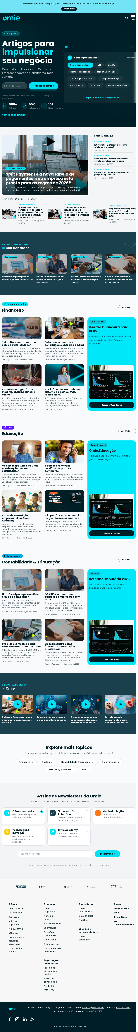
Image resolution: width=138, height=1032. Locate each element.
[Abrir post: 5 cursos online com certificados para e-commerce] (64, 451)
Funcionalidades (53, 923)
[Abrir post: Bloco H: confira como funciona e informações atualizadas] (64, 630)
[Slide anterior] (127, 245)
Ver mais (127, 307)
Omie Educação (84, 938)
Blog (116, 912)
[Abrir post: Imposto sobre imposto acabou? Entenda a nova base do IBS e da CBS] (100, 214)
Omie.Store (120, 917)
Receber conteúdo (43, 85)
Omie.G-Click (86, 915)
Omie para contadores (85, 910)
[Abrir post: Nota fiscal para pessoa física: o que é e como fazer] (22, 580)
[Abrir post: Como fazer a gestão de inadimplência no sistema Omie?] (22, 375)
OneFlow (83, 920)
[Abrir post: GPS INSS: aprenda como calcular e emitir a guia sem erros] (64, 580)
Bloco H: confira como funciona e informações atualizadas (118, 279)
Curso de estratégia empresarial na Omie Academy (15, 518)
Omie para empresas (49, 910)
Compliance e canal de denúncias (16, 941)
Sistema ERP (15, 912)
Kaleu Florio (7, 199)
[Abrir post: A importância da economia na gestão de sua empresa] (64, 501)
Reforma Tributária (117, 85)
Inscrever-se (107, 853)
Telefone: (118, 1007)
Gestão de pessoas (80, 71)
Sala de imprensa (13, 923)
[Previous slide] (132, 47)
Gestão (111, 65)
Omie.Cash (50, 939)
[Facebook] (10, 1019)
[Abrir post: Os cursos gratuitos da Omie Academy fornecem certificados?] (22, 451)
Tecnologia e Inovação (81, 78)
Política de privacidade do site (50, 971)
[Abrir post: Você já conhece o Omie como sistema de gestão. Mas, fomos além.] (64, 375)
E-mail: (89, 1007)
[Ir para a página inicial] (14, 1009)
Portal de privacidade (50, 980)
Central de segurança (50, 988)
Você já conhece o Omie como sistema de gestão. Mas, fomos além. (64, 392)
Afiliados (13, 933)
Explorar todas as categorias (101, 97)
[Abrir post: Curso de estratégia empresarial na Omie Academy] (22, 501)
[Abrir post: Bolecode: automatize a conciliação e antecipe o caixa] (64, 328)
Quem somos (15, 908)
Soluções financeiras (50, 934)
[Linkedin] (25, 1019)
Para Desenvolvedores (124, 923)
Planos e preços (48, 917)
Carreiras (13, 917)
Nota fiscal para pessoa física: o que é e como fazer (17, 278)
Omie (9, 427)
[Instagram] (17, 1019)
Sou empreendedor (80, 65)
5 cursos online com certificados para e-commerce (58, 468)
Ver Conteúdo (111, 659)
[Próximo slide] (133, 245)
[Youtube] (32, 1019)
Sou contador (14, 556)
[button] (66, 47)
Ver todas (131, 58)
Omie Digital (7, 360)
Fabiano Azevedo (9, 611)
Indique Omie (15, 928)
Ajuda (117, 904)
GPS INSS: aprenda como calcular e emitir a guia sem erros (50, 279)
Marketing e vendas (107, 71)
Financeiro (95, 85)
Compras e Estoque (110, 78)
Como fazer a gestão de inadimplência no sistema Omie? (18, 392)
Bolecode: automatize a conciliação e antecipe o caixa (64, 343)
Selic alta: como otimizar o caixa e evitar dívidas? (19, 343)
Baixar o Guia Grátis (111, 405)
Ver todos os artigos (13, 114)
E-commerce (76, 85)
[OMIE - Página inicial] (11, 18)
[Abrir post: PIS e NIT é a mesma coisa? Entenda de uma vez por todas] (22, 630)
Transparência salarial (16, 950)
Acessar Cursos (112, 533)
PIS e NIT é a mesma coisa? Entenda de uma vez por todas (86, 279)
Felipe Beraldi (7, 409)
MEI (99, 65)
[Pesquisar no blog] (126, 18)
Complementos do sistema (52, 950)
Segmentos (50, 927)
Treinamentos (51, 944)
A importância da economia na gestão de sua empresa (63, 516)
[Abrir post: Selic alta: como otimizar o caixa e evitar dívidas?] (22, 328)
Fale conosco (121, 908)
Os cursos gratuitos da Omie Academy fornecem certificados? (20, 468)
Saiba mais (69, 8)
